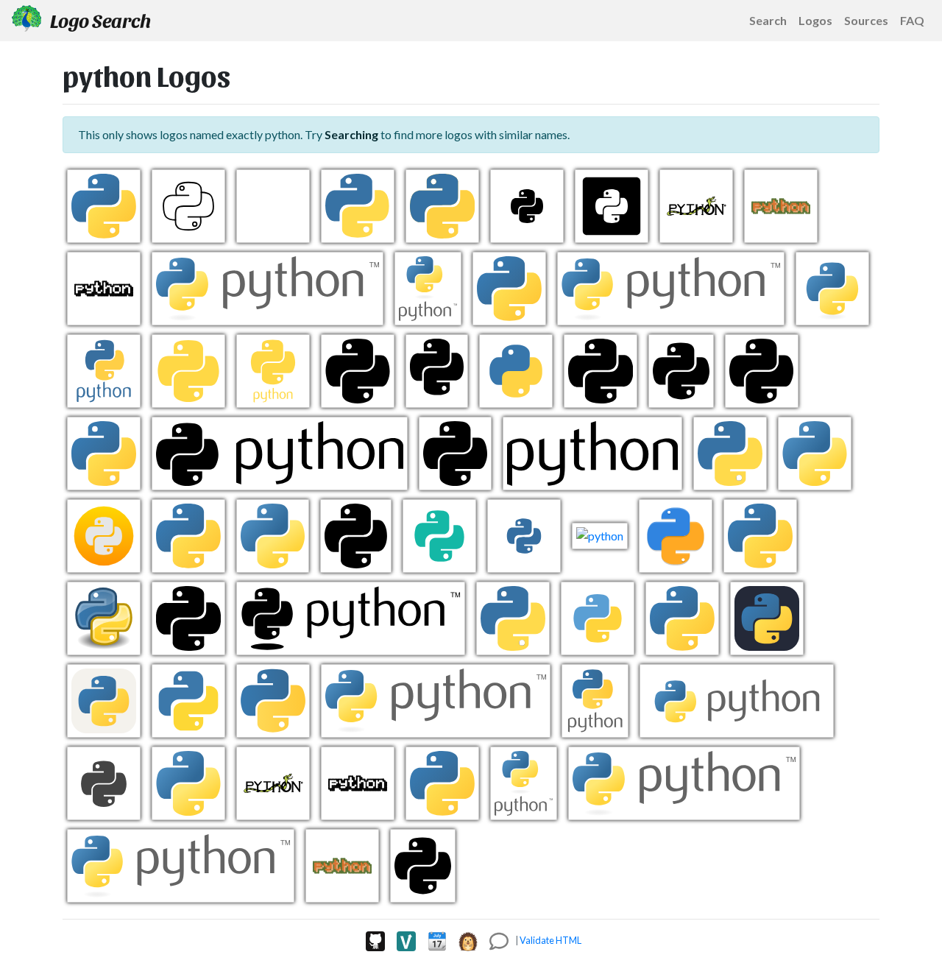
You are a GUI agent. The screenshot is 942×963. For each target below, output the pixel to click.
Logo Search (99, 20)
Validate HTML (550, 940)
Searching (351, 134)
